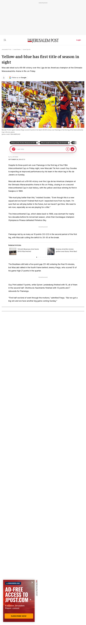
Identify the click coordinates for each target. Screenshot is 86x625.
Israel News (17, 49)
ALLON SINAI (14, 157)
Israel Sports (27, 49)
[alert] (19, 601)
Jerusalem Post (6, 49)
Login (78, 40)
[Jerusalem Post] (43, 41)
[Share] (4, 77)
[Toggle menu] (5, 40)
